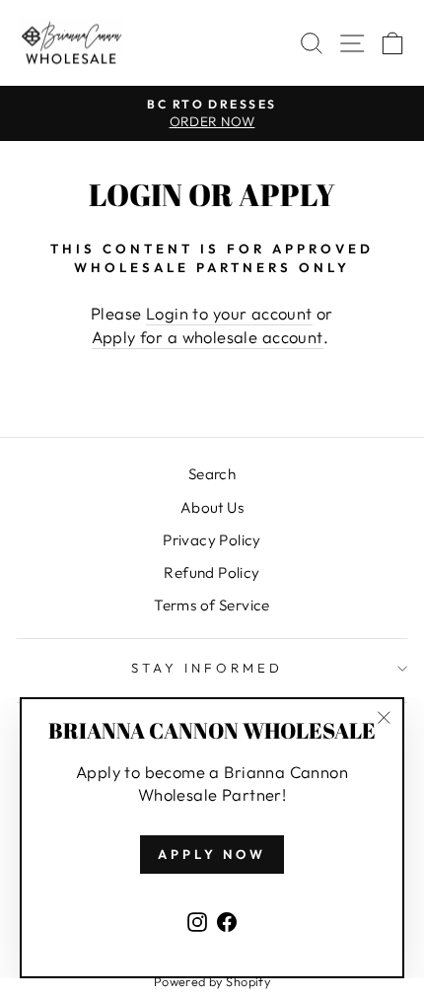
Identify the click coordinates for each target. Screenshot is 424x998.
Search (212, 473)
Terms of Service (212, 605)
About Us (212, 507)
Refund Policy (211, 572)
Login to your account (229, 313)
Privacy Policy (212, 540)
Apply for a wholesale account (207, 336)
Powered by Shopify (212, 981)
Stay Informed (207, 668)
